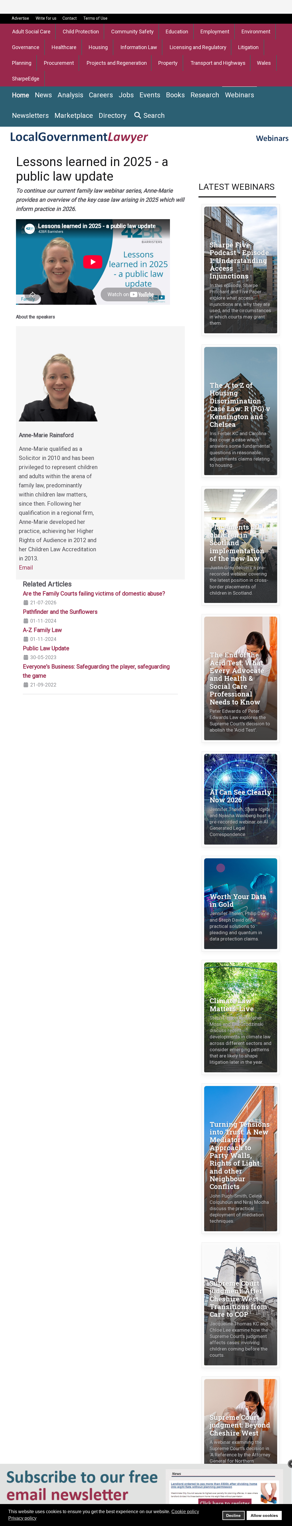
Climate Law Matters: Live (232, 1004)
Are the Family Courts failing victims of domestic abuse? (94, 593)
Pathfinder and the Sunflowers (60, 611)
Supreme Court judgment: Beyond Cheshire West (240, 1425)
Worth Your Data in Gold (238, 900)
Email (26, 567)
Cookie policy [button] (185, 1511)
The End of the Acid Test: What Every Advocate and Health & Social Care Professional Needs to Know (237, 678)
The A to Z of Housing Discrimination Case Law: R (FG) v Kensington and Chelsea (240, 405)
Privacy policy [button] (22, 1518)
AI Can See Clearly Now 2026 (240, 796)
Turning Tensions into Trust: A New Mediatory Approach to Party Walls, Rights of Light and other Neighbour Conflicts (240, 1155)
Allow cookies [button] (264, 1515)
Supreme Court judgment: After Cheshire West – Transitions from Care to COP (238, 1299)
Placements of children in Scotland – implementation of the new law (237, 542)
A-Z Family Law (42, 630)
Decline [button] (233, 1515)
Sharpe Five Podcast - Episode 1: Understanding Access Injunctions (239, 260)
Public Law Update (46, 648)
